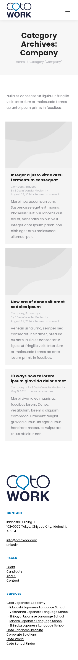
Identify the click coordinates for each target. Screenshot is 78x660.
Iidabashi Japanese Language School (37, 607)
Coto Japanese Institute (24, 630)
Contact (12, 580)
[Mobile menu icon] (68, 10)
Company (17, 186)
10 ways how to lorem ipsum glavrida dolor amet (38, 378)
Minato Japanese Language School (36, 621)
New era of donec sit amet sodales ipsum (38, 304)
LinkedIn (12, 545)
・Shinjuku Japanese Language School (35, 625)
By (28, 190)
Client (10, 567)
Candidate (14, 571)
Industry (31, 186)
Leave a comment (47, 194)
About (11, 576)
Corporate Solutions (21, 634)
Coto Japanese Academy (25, 603)
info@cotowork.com (21, 540)
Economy (32, 313)
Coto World (15, 639)
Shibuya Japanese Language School (37, 616)
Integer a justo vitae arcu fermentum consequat (37, 177)
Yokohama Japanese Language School (39, 612)
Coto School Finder (20, 643)
